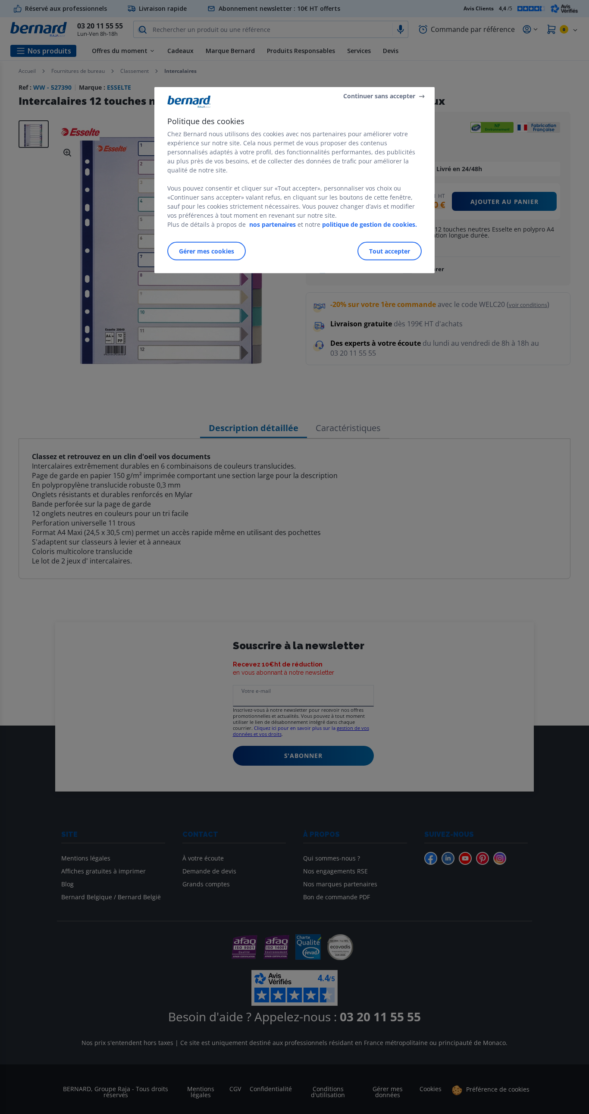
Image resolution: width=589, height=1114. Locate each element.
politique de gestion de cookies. (369, 224)
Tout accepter (389, 251)
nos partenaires (272, 224)
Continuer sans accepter (379, 96)
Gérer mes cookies (206, 251)
